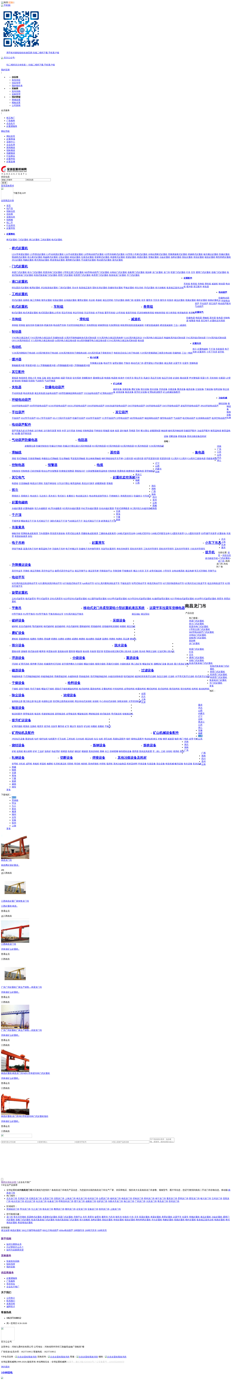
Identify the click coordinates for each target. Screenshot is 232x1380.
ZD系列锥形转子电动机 (47, 353)
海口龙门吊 (129, 1201)
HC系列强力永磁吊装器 (141, 508)
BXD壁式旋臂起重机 (117, 599)
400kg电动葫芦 (66, 1230)
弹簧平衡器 (17, 549)
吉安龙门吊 (81, 1209)
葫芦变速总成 (18, 431)
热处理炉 (56, 751)
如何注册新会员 (13, 1244)
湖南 (153, 488)
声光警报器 (194, 378)
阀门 (181, 739)
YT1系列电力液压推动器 (42, 340)
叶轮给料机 (118, 689)
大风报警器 (91, 471)
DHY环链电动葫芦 (171, 406)
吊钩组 (201, 284)
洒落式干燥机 (61, 689)
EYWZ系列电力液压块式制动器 (122, 340)
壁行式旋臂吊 (43, 599)
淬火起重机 (17, 260)
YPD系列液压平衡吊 (73, 614)
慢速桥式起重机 (19, 257)
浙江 (219, 460)
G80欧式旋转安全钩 (126, 533)
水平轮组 (99, 313)
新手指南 (6, 1238)
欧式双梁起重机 (46, 313)
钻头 (96, 739)
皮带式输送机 (155, 571)
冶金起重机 (165, 257)
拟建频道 (10, 153)
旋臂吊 (98, 1217)
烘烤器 (64, 751)
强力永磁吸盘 (40, 508)
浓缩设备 (120, 392)
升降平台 (212, 571)
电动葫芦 (223, 292)
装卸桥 (148, 272)
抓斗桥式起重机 (34, 257)
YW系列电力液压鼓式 (153, 338)
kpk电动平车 (88, 583)
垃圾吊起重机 (87, 257)
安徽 (137, 477)
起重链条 (221, 533)
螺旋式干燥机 (47, 689)
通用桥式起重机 (73, 260)
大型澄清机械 (134, 701)
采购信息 (10, 217)
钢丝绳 (164, 431)
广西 (153, 491)
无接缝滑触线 (34, 458)
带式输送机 (116, 714)
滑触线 (205, 318)
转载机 (94, 726)
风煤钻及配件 (119, 739)
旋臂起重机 (118, 363)
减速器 (171, 739)
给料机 (195, 689)
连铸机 (96, 751)
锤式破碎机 (49, 626)
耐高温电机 (75, 483)
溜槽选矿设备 (160, 664)
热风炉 (71, 751)
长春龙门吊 (52, 1201)
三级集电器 (200, 458)
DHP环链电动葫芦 (20, 406)
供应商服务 (7, 1272)
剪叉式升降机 (200, 571)
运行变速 (71, 431)
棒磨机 (82, 639)
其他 (91, 751)
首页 (8, 205)
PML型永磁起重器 (89, 508)
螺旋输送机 (82, 714)
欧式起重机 (57, 239)
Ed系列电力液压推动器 (65, 340)
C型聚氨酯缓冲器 (81, 365)
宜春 (14, 820)
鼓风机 (20, 751)
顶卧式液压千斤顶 (58, 521)
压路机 (33, 726)
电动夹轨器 (28, 393)
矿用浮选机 (24, 664)
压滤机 (135, 651)
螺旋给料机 (73, 689)
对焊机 (102, 764)
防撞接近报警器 (66, 471)
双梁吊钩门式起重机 (52, 272)
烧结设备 (223, 403)
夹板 (39, 378)
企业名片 (10, 123)
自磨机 (61, 639)
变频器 (109, 483)
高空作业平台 (47, 571)
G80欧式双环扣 (143, 533)
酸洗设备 (179, 764)
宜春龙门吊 (93, 1209)
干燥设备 (208, 389)
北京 (223, 539)
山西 (157, 466)
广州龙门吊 (140, 1201)
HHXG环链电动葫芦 (77, 406)
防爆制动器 (58, 338)
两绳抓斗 (16, 496)
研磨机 (54, 639)
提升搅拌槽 (67, 664)
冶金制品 (122, 764)
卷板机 (36, 764)
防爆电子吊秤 (85, 549)
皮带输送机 (71, 714)
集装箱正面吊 (85, 288)
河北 (219, 457)
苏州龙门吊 (174, 1201)
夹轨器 (205, 286)
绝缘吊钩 (48, 325)
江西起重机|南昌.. (9, 906)
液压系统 (168, 363)
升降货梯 (117, 571)
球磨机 (112, 639)
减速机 (215, 284)
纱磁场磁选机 (47, 676)
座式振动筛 (33, 651)
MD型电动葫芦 (137, 418)
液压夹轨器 (39, 393)
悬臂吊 (220, 599)
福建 (137, 480)
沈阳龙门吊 (59, 1198)
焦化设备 (188, 764)
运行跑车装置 (50, 431)
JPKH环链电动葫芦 (209, 406)
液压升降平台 (81, 571)
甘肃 (118, 511)
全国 (143, 693)
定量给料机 (107, 689)
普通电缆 (121, 471)
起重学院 (10, 159)
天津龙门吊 (23, 1198)
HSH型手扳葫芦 (93, 418)
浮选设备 (163, 389)
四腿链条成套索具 (89, 533)
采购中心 (10, 142)
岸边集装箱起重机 (49, 288)
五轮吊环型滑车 (182, 549)
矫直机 (43, 764)
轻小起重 (94, 357)
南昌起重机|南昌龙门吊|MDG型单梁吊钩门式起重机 (25, 1073)
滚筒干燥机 (24, 689)
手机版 (31, 29)
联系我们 (10, 1301)
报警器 (192, 320)
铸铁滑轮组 (125, 325)
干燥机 (15, 689)
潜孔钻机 (108, 739)
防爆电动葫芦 (54, 387)
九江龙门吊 (36, 1209)
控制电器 (18, 465)
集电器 (219, 318)
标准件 (121, 378)
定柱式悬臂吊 (56, 599)
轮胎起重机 (58, 300)
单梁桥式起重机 (117, 257)
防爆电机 (177, 353)
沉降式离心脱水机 (123, 651)
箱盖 (117, 431)
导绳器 (132, 431)
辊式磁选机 (129, 676)
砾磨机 (75, 639)
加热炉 (48, 751)
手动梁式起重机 (88, 260)
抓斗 (195, 349)
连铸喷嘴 (114, 751)
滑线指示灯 (80, 471)
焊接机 (95, 764)
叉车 (146, 571)
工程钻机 (71, 739)
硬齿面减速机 (166, 325)
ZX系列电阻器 (85, 446)
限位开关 (138, 378)
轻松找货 (10, 1264)
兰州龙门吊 (217, 1198)
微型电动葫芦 (166, 418)
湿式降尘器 (58, 701)
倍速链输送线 (47, 714)
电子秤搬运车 (72, 549)
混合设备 (160, 764)
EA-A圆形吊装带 (192, 533)
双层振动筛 (109, 651)
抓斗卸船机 (160, 288)
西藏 (155, 505)
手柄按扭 (98, 431)
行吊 (188, 272)
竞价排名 (10, 1284)
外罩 (64, 431)
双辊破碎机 (96, 626)
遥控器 (212, 318)
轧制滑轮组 (114, 325)
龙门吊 (167, 272)
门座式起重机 (65, 288)
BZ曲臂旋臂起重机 (161, 599)
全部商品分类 (7, 200)
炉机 (14, 751)
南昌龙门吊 (6, 860)
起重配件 (188, 278)
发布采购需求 (7, 186)
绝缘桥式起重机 (195, 254)
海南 (153, 494)
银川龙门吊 (205, 1198)
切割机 (70, 764)
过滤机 (171, 676)
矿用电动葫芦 (106, 393)
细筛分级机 (100, 664)
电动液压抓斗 (82, 496)
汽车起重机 (119, 300)
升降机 (26, 571)
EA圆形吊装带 (177, 533)
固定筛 (100, 651)
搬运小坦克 (138, 571)
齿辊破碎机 (107, 626)
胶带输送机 (28, 714)
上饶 (14, 826)
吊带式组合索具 (73, 533)
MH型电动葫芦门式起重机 (96, 272)
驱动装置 (184, 378)
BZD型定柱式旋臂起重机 (75, 599)
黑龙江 (138, 474)
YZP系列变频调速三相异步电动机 (156, 353)
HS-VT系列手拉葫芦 (62, 418)
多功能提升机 (211, 558)
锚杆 (128, 739)
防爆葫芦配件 (190, 431)
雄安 (14, 787)
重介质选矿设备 (181, 664)
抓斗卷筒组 (171, 313)
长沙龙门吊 (41, 1201)
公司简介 (10, 1298)
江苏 (219, 452)
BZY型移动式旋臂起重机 (182, 599)
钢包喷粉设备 (125, 751)
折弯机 (15, 764)
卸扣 (30, 536)
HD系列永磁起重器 (71, 508)
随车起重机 (46, 300)
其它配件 (197, 286)
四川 (155, 497)
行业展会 (10, 156)
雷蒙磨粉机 (24, 639)
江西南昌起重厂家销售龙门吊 (15, 901)
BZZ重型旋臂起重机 (97, 599)
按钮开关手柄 (116, 458)
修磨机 (50, 764)
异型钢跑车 (149, 471)
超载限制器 (155, 431)
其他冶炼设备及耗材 (196, 436)
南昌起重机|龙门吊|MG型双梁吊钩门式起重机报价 (24, 1116)
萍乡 (14, 803)
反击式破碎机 (25, 626)
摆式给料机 (174, 689)
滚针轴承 (124, 431)
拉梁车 (185, 363)
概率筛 (42, 651)
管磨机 (40, 639)
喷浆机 (26, 726)
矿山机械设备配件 (171, 392)
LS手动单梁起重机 (55, 254)
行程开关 (129, 378)
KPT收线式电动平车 (72, 583)
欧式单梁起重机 (30, 313)
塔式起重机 (17, 300)
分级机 (123, 664)
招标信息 (10, 211)
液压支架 (131, 626)
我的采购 (10, 1267)
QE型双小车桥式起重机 (136, 254)
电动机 (16, 347)
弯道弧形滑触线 (77, 458)
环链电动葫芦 (21, 399)
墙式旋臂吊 (30, 599)
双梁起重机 (131, 257)
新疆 (118, 520)
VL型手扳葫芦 (108, 418)
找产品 (9, 208)
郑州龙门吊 (149, 1198)
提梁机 (137, 300)
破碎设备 (117, 389)
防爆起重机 (224, 254)
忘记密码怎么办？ (15, 1247)
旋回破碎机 (60, 626)
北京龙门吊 (11, 1198)
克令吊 (75, 288)
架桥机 (26, 300)
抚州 (14, 823)
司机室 (69, 378)
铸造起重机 (75, 257)
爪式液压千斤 (43, 521)
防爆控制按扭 (42, 446)
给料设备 (218, 389)
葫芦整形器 (26, 433)
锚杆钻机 (43, 739)
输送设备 (129, 392)
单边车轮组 (78, 313)
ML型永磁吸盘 (55, 508)
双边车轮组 (66, 313)
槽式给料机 (152, 689)
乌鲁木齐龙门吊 (115, 1201)
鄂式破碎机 (37, 626)
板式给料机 (84, 689)
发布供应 (16, 80)
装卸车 (80, 726)
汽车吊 (156, 300)
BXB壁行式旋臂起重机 (205, 599)
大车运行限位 (63, 483)
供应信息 (226, 555)
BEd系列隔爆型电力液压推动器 (92, 340)
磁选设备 (190, 389)
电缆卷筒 (23, 378)
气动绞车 (39, 381)
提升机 (221, 352)
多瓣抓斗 (71, 496)
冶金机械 (223, 398)
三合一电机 (187, 353)
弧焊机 (109, 764)
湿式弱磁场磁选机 (98, 676)
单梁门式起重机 (19, 272)
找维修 (9, 220)
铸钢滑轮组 (103, 325)
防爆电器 (190, 318)
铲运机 (87, 726)
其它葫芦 (213, 303)
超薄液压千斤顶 (108, 521)
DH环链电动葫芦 (154, 406)
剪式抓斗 (61, 496)
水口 (107, 751)
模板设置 (16, 102)
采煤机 (116, 626)
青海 (118, 514)
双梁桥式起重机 (102, 257)
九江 (14, 806)
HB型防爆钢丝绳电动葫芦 (71, 393)
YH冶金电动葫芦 (92, 393)
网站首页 (10, 136)
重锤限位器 (98, 378)
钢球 (165, 739)
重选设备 (181, 389)
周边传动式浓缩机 (83, 701)
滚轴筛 (24, 651)
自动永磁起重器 (106, 508)
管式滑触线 (22, 458)
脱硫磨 (98, 639)
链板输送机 (127, 714)
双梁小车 (204, 378)
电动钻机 (148, 739)
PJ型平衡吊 (17, 614)
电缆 (198, 320)
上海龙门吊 (70, 1198)
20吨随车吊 (79, 1230)
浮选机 (15, 664)
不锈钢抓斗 (114, 496)
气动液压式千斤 (75, 521)
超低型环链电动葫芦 (190, 406)
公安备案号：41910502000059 (110, 1362)
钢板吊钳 (16, 533)
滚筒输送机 (60, 714)
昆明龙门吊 (183, 1198)
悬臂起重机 (167, 1217)
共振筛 (93, 651)
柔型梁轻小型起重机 (154, 363)
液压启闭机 (108, 300)
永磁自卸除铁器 (115, 676)
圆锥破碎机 (84, 626)
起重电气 (199, 312)
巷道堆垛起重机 (57, 260)
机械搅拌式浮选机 (52, 664)
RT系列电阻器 (113, 446)
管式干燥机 (35, 689)
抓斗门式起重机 (34, 272)
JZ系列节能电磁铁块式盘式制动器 (80, 338)
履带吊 (149, 300)
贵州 (155, 500)
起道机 (176, 378)
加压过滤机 (162, 676)
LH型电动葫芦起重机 (94, 254)
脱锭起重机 (187, 257)
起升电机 (29, 431)
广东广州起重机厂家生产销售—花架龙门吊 (21, 1030)
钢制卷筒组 (148, 313)
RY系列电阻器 (141, 446)
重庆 (223, 547)
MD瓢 (17, 433)
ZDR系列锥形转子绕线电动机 (73, 353)
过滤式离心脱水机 (166, 651)
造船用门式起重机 (136, 272)
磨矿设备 (135, 389)
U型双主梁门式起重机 (73, 272)
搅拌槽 (33, 664)
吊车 (143, 300)
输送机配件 (17, 714)
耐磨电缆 (130, 471)
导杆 (138, 431)
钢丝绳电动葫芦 (152, 418)
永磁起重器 (17, 508)
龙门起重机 (157, 272)
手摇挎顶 (16, 521)
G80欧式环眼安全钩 (160, 533)
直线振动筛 (62, 651)
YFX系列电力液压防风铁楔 (110, 338)
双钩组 (22, 325)
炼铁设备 (149, 745)
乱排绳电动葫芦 (203, 418)
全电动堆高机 (178, 571)
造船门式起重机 (218, 272)
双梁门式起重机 (178, 272)
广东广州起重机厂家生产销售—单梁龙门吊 (21, 987)
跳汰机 (170, 664)
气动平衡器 (50, 381)
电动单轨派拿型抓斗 (98, 496)
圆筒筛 (72, 651)
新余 (14, 809)
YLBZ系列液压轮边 (132, 338)
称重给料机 (140, 689)
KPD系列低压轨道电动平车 (25, 583)
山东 (219, 455)
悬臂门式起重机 (65, 275)
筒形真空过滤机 (148, 676)
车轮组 (187, 284)
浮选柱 (40, 664)
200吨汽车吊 (91, 1230)
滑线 (14, 458)
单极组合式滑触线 (50, 458)
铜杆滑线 (106, 458)
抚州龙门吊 (104, 1209)
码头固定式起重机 (20, 288)
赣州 (14, 814)
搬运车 (73, 726)
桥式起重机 (11, 239)
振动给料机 (204, 689)
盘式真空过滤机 (202, 676)
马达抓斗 (43, 496)
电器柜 (114, 378)
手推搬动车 (127, 571)
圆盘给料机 (95, 689)
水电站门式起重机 (118, 272)
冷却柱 (169, 751)
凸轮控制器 (35, 471)
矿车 (67, 726)
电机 (186, 739)
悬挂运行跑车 (88, 483)
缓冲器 (189, 286)
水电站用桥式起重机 (157, 254)
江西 (137, 483)
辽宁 (157, 463)
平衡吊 (127, 363)
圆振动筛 (16, 651)
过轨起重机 (64, 257)
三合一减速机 (179, 325)
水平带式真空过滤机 (184, 676)
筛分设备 (145, 389)
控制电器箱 (88, 431)
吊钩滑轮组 (91, 325)
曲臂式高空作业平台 (64, 571)
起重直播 (10, 161)
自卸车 (54, 726)
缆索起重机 (190, 300)
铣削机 (84, 764)
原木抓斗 (52, 496)
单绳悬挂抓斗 (126, 496)
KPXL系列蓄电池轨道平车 (107, 583)
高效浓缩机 (68, 701)
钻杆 (36, 739)
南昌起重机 (15, 1230)
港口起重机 (34, 239)
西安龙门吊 (194, 1198)
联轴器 (24, 381)
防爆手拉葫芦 (79, 418)
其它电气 (205, 320)
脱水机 (142, 651)
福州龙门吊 (115, 1198)
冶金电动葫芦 (51, 393)
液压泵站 (145, 614)
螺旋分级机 (89, 664)
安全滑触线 (64, 458)
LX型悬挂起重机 (38, 254)
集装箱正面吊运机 (175, 288)
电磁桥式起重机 (50, 257)
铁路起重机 (213, 300)
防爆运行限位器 (70, 446)
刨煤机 (123, 626)
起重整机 (10, 234)
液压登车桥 (93, 571)
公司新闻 (16, 105)
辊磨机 (33, 639)
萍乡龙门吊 (25, 1209)
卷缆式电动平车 (154, 583)
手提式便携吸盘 (122, 508)
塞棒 (102, 751)
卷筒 (59, 431)
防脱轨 (31, 381)
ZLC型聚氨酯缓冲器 (46, 365)
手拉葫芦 (204, 303)
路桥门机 (129, 300)
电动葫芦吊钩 (59, 325)
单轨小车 (32, 378)
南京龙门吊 (81, 1198)
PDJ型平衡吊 (42, 614)
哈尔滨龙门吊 (17, 1201)
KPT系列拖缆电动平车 (173, 583)
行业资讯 (10, 225)
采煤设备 (126, 389)
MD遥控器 (139, 458)
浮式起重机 (149, 288)
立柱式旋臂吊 (18, 599)
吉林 (157, 472)
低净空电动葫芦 (219, 418)
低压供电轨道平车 (215, 583)
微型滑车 (96, 549)
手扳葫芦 (16, 418)
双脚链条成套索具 (29, 533)
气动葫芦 (199, 306)
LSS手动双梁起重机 (73, 254)
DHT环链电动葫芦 (136, 406)
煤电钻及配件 (137, 739)
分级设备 (172, 389)
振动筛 (86, 651)
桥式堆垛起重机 (41, 260)
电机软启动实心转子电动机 (126, 353)
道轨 (49, 378)
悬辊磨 (47, 639)
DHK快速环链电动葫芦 (116, 406)
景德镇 (15, 800)
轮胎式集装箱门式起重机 (45, 275)
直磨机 (105, 639)
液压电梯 (189, 571)
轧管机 (57, 764)
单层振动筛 (51, 651)
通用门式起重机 (203, 272)
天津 (223, 545)
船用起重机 (35, 288)
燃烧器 (85, 751)
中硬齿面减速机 (152, 325)
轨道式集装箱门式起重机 (201, 663)
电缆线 (107, 378)
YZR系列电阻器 (156, 446)
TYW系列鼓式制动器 (216, 338)
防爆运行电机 (55, 446)
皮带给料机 (129, 689)
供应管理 (16, 83)
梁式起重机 (117, 260)
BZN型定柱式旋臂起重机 (139, 599)
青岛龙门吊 (162, 1201)
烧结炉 (78, 751)
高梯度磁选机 (60, 676)
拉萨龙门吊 (102, 1201)
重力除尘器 (28, 701)
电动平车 (107, 363)
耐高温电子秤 (45, 549)
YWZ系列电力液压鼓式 (41, 338)
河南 (219, 446)
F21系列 (175, 458)
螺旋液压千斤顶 (28, 521)
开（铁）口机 (159, 751)
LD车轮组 (120, 313)
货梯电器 (193, 363)
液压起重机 (179, 300)
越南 (14, 784)
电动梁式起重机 (104, 260)
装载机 (101, 726)
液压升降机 (35, 571)
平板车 (108, 726)
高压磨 (126, 639)
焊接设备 (182, 436)
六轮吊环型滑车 (197, 549)
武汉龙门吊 (30, 1201)
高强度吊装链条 (57, 533)
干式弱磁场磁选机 (31, 676)
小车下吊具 (211, 352)
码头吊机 (139, 288)
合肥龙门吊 (104, 1198)
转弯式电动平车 (139, 583)
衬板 (160, 739)
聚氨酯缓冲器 (18, 365)
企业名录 (10, 145)
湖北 (153, 486)
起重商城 (10, 139)
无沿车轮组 (89, 313)
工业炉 (41, 751)
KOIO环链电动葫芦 (57, 406)
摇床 (128, 664)
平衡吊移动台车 (55, 614)
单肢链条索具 (21, 536)
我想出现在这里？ (9, 1182)
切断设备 (173, 436)
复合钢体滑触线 (93, 458)
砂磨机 (68, 639)
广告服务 (10, 120)
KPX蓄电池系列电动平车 (50, 583)
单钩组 (15, 325)
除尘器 (37, 701)
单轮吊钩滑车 (123, 549)
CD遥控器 (128, 458)
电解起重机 (28, 260)
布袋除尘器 (46, 701)
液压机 (63, 764)
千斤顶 (212, 349)
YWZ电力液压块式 (21, 338)
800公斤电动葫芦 (50, 1230)
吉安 (14, 817)
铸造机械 (169, 764)
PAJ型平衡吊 (29, 614)
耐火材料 (28, 751)
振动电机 (56, 378)
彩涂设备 (197, 764)
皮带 (191, 739)
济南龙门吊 (138, 1198)
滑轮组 (208, 284)
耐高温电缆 (216, 431)
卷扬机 (99, 300)
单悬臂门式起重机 (99, 275)
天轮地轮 (213, 378)
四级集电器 (211, 458)
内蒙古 (158, 469)
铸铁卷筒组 (160, 313)
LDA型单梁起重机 (20, 254)
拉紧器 (222, 378)
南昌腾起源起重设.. (10, 865)
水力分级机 (78, 664)
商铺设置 (16, 100)
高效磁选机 (84, 676)
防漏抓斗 (138, 496)
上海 (223, 542)
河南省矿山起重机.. (10, 949)
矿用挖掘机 (17, 726)
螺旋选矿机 (147, 664)
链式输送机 (105, 714)
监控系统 (77, 378)
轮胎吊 (170, 300)
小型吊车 (167, 571)
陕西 (155, 508)
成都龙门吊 (90, 1201)
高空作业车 (17, 571)
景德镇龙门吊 (12, 1209)
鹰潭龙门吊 (59, 1209)
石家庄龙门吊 (35, 1198)
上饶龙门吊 (115, 1209)
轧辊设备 (151, 764)
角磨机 (119, 639)
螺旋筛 (79, 651)
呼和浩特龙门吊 (66, 1201)
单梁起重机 (142, 257)
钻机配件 (52, 739)
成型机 (29, 764)
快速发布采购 (12, 1261)
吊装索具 (220, 349)
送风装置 (147, 751)
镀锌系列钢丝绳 (175, 431)
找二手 (9, 222)
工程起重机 (45, 239)
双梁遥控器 (165, 458)
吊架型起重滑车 (108, 549)
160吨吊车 (102, 1230)
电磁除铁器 (17, 676)
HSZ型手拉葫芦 (28, 418)
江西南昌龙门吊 (8, 944)
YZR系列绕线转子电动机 (24, 353)
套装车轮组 (131, 313)
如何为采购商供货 (15, 1250)
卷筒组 (194, 284)
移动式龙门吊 (137, 363)
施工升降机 (35, 300)
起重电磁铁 (202, 349)
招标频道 (10, 150)
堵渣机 (176, 751)
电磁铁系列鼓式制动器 (174, 338)
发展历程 (10, 1304)
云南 (155, 503)
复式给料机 (163, 689)
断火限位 (145, 431)
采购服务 (6, 1255)
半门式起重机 (133, 275)
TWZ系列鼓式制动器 (196, 338)
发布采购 (16, 91)
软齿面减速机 (137, 325)
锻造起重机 (210, 257)
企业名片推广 (12, 1287)
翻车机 (61, 726)
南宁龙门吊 (160, 1198)
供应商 (9, 214)
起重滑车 (201, 352)
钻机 (101, 739)
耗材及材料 (132, 764)
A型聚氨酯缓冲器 (64, 365)
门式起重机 (23, 239)
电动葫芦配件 (224, 303)
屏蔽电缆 (139, 471)
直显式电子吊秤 (30, 549)
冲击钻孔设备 (18, 739)
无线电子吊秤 (58, 549)
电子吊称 (18, 542)
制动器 (222, 284)
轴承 (177, 739)
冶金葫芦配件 (203, 431)
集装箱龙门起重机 (117, 275)
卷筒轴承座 (182, 313)
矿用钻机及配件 (155, 392)
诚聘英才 (10, 1306)
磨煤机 (133, 639)
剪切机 (77, 764)
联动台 (44, 471)
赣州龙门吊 (70, 1209)
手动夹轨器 (17, 393)
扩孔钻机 (61, 739)
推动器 (141, 340)
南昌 (14, 797)
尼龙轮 (140, 313)
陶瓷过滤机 (151, 651)
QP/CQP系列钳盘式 (21, 340)
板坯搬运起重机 (210, 254)
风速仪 (146, 378)
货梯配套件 (87, 378)
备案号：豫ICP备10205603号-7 (81, 1362)
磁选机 (138, 676)
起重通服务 (11, 126)
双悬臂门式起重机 (82, 275)
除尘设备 (18, 695)
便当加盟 (5, 1230)
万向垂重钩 (44, 533)
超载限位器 (30, 446)
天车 (193, 272)
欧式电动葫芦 (189, 418)
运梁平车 (177, 363)
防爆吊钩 (39, 325)
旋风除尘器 (17, 701)
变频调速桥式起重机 (177, 254)
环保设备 (142, 764)
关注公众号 (29, 61)
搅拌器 (135, 751)
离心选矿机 (136, 664)
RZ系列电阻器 (127, 446)
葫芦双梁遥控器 (151, 458)
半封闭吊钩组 (73, 325)
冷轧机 (22, 764)
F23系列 (183, 458)
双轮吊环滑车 (136, 549)
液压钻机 (89, 739)
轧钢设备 (18, 757)
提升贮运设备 (140, 392)
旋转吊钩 (30, 325)
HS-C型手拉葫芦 (44, 418)
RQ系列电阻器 (99, 446)
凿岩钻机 (29, 739)
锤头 (155, 739)
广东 (219, 449)
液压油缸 (136, 614)
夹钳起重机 (198, 257)
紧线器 (15, 378)
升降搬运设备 (96, 363)
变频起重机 (153, 257)
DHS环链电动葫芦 (96, 406)
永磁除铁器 (73, 676)
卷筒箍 (192, 313)
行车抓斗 (147, 496)
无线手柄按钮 (50, 483)
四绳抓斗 (25, 496)
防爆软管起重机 (115, 288)
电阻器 (198, 318)
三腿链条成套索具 (107, 533)
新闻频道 (10, 147)
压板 (44, 378)
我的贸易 (5, 70)
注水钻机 (80, 739)
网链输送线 (94, 714)
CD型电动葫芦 (122, 418)
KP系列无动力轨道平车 (196, 583)
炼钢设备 (229, 406)
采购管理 (16, 94)
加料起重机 (176, 257)
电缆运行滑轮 (36, 483)
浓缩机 (95, 701)
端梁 (63, 378)
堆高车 (40, 726)
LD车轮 (57, 313)
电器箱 (15, 483)
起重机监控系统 (217, 320)
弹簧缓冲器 (30, 365)
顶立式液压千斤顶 (91, 521)
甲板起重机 (129, 288)
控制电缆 (25, 471)
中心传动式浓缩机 (108, 701)
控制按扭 (16, 471)
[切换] (11, 2)
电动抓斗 (34, 496)
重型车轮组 (109, 313)
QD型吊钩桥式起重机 (114, 254)
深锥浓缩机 (122, 701)
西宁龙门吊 (79, 1201)
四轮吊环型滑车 (166, 549)
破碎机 (15, 626)
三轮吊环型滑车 (150, 549)
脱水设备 (154, 389)
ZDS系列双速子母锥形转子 (100, 353)
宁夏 (118, 517)
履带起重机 (82, 300)
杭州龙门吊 (93, 1198)
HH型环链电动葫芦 (39, 406)
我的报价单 (17, 85)
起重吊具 (197, 343)
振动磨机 (90, 639)
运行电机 (38, 431)
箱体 (112, 431)
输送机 (37, 714)
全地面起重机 (70, 300)
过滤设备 (199, 389)
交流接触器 (24, 483)
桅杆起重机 (202, 300)
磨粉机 (15, 639)
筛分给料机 (185, 689)
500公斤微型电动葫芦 (31, 1230)
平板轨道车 (125, 583)
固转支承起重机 (99, 288)
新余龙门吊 (47, 1209)
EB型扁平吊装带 (209, 533)
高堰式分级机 (112, 664)
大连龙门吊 (151, 1201)
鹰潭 (14, 811)
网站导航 (5, 131)
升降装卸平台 (105, 571)
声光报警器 (53, 471)
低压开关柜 (167, 378)
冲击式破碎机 (72, 626)
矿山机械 (117, 383)
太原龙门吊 (47, 1198)
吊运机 (92, 300)
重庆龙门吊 (171, 1198)
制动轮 (18, 381)
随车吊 (163, 300)
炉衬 (35, 751)
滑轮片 (82, 325)
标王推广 (10, 118)
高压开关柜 (155, 378)
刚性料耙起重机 (223, 257)
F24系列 (191, 458)
